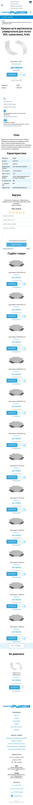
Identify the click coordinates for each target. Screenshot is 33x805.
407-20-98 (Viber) (16, 6)
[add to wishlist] (20, 75)
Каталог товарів (7, 17)
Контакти (16, 730)
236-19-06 (14, 4)
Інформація (16, 721)
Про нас (16, 715)
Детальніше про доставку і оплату (13, 125)
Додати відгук (15, 80)
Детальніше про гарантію (10, 116)
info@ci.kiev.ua (18, 796)
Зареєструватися (8, 248)
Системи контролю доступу (16, 743)
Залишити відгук (17, 280)
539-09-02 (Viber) (16, 8)
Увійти (28, 248)
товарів (18, 646)
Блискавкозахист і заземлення (16, 746)
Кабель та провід (16, 741)
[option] (16, 47)
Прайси (16, 724)
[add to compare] (24, 75)
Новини (16, 718)
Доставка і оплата (16, 727)
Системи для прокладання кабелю (16, 738)
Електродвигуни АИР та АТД (16, 749)
